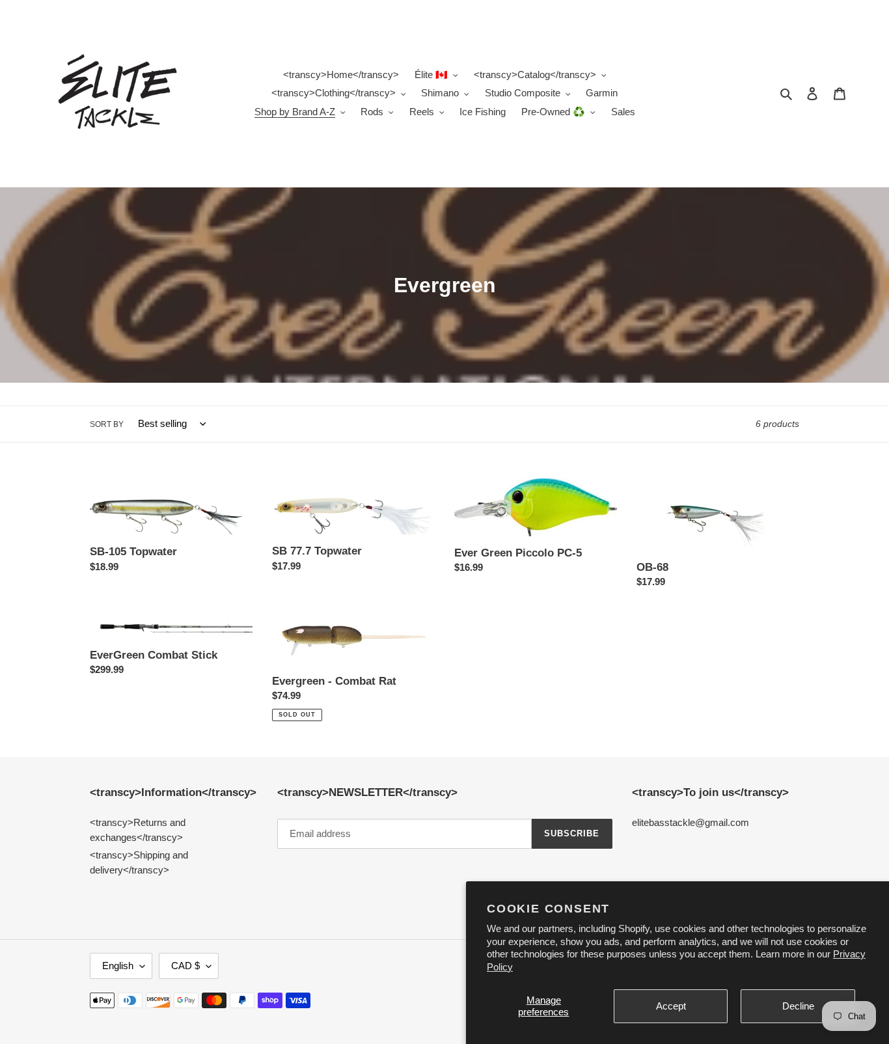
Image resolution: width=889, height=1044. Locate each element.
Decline (798, 1005)
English (117, 965)
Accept (671, 1005)
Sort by (107, 424)
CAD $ (185, 965)
